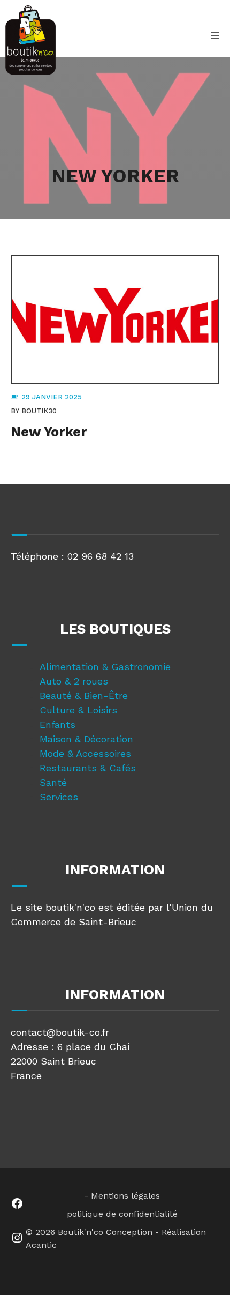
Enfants (57, 724)
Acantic (41, 1245)
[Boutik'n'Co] (30, 40)
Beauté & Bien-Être (84, 695)
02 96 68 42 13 (100, 556)
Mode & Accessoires (85, 753)
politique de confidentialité (122, 1214)
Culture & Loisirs (78, 710)
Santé (53, 782)
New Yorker (49, 432)
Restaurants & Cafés (88, 768)
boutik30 (39, 411)
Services (59, 796)
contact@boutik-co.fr (60, 1032)
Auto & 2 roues (74, 681)
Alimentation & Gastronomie (105, 666)
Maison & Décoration (86, 739)
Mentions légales (125, 1196)
